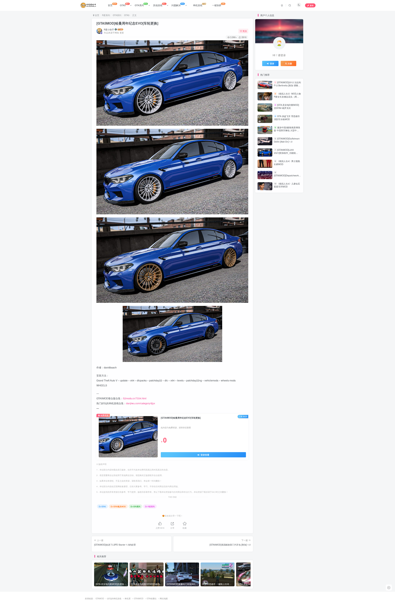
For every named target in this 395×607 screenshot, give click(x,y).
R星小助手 (109, 29)
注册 (290, 63)
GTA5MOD (138, 598)
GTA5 (124, 4)
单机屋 (128, 598)
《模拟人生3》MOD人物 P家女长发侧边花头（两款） (287, 96)
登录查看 (204, 454)
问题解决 (177, 4)
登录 (272, 63)
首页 (112, 4)
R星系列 (106, 15)
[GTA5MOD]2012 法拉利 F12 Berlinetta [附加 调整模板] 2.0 (287, 85)
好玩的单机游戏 (114, 598)
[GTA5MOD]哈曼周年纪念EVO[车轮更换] (127, 23)
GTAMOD (100, 598)
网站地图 (164, 598)
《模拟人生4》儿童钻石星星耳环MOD (287, 185)
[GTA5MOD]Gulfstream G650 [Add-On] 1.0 (287, 140)
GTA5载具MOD (119, 506)
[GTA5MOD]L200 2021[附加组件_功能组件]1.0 (285, 152)
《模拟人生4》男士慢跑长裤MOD (287, 163)
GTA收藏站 (151, 598)
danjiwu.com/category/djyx (140, 403)
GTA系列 (141, 4)
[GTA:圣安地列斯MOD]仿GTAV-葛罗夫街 (286, 106)
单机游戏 (199, 4)
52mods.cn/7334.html (134, 398)
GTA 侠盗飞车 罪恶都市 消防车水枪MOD (287, 118)
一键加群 (218, 4)
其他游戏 (159, 4)
